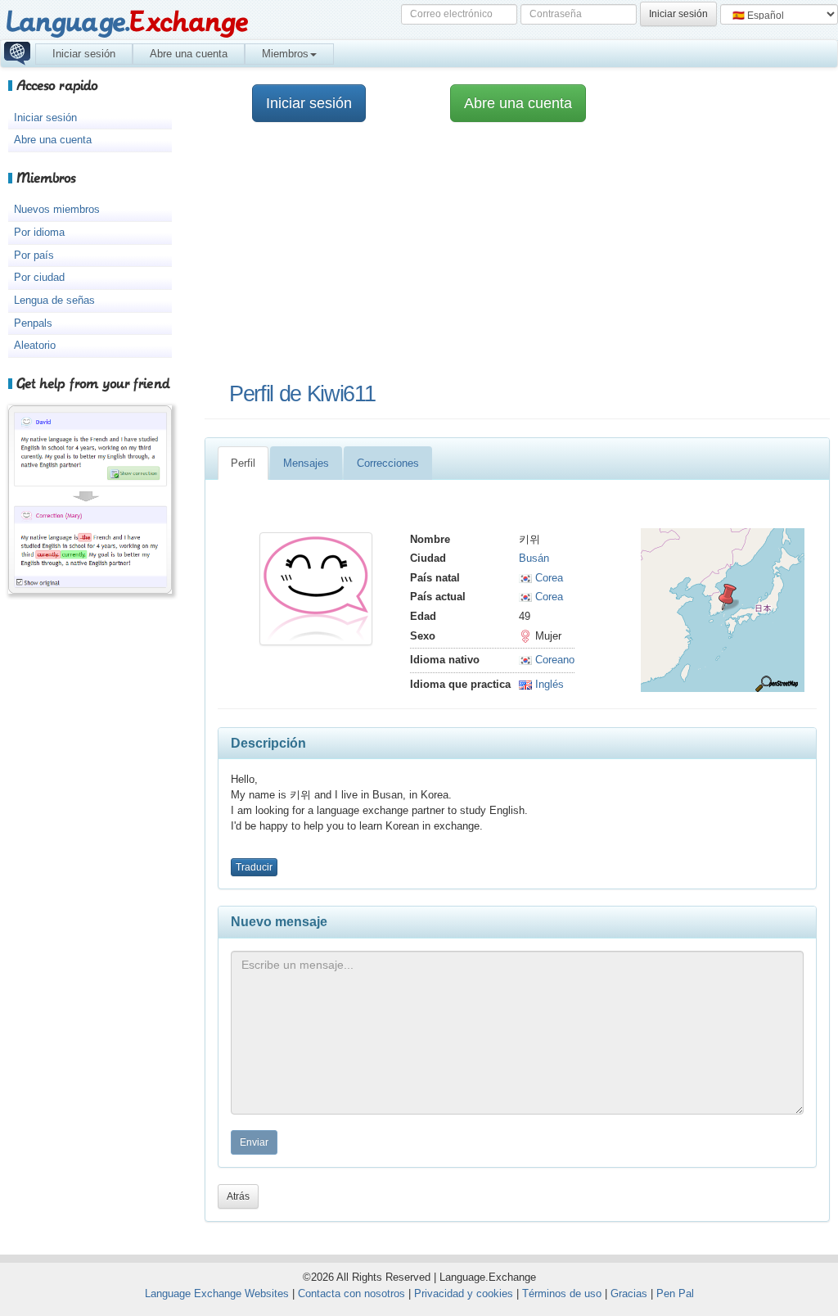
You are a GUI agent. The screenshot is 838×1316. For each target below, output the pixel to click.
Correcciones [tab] (388, 463)
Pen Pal (675, 1293)
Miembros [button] (285, 53)
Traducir (254, 867)
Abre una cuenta (189, 53)
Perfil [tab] (243, 463)
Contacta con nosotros (351, 1293)
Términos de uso (561, 1293)
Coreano (553, 659)
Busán (534, 558)
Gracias (628, 1293)
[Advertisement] (509, 253)
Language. (126, 22)
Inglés (548, 684)
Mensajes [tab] (306, 463)
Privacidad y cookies (463, 1293)
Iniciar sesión (83, 53)
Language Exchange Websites (217, 1293)
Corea (547, 578)
